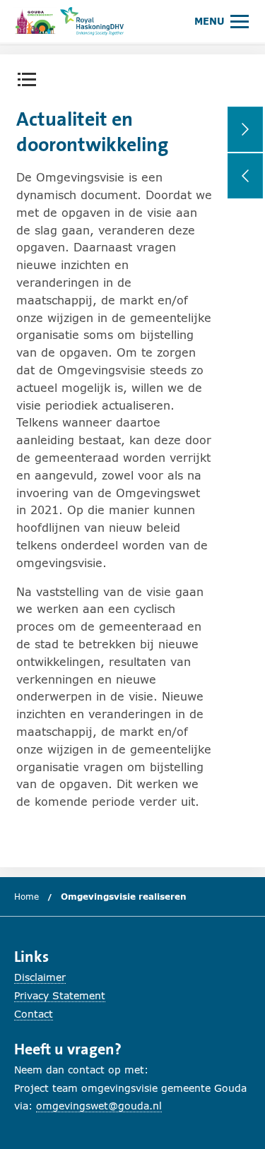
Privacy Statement (59, 995)
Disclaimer (40, 977)
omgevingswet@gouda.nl (99, 1106)
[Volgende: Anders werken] (245, 129)
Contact (33, 1014)
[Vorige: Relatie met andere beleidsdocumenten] (245, 175)
